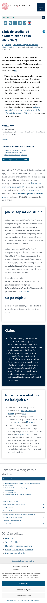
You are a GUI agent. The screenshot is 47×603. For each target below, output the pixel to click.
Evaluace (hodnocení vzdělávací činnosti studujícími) (19, 514)
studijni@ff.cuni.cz (24, 434)
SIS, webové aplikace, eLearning (12, 517)
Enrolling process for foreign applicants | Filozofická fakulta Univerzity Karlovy (23, 356)
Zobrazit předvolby (23, 595)
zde (15, 70)
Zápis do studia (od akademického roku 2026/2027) (22, 483)
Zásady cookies (11, 600)
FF (2, 45)
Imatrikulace (9, 485)
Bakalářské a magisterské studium (25, 45)
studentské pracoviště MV (24, 368)
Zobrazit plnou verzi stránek (23, 561)
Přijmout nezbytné (23, 589)
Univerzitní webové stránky (13, 152)
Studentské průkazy (11, 492)
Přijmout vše (23, 583)
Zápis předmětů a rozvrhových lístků (14, 504)
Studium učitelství (8, 511)
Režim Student (17, 341)
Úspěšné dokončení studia (11, 524)
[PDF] (44, 31)
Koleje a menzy (9, 490)
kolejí (24, 413)
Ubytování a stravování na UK (12, 520)
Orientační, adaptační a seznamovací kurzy (18, 494)
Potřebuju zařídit (8, 508)
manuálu (25, 291)
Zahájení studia (7, 47)
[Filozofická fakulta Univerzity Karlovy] (16, 6)
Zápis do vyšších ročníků (10, 501)
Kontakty (5, 139)
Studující (8, 45)
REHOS (18, 422)
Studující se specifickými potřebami (15, 155)
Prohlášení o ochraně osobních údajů (28, 600)
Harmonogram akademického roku (15, 150)
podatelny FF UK (32, 190)
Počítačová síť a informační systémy (16, 488)
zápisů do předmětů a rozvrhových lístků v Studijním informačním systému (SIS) (22, 110)
